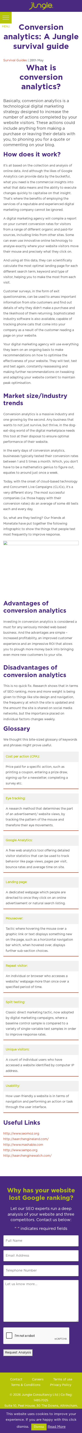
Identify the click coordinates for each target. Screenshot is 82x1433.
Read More (57, 1426)
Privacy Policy (60, 1385)
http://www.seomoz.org (21, 1133)
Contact (16, 1379)
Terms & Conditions (25, 1385)
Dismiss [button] (39, 1427)
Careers (38, 1379)
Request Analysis (18, 1352)
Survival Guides (15, 60)
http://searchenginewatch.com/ (27, 1155)
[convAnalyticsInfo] (41, 567)
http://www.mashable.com (23, 1144)
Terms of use (62, 1379)
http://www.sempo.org (20, 1150)
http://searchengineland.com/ (26, 1139)
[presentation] (36, 1335)
